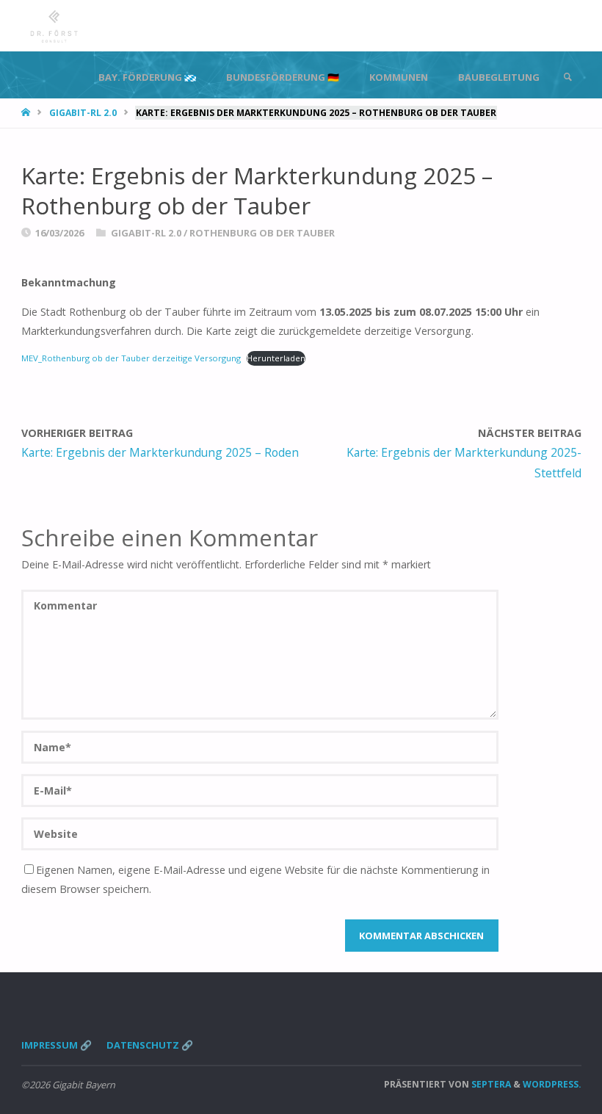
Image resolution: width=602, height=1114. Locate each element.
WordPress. (552, 1084)
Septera (490, 1084)
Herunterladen (276, 358)
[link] (567, 77)
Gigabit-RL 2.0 (83, 112)
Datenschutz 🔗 (149, 1045)
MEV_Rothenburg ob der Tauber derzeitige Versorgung (131, 358)
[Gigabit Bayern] (54, 25)
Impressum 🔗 (56, 1045)
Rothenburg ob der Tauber (262, 232)
